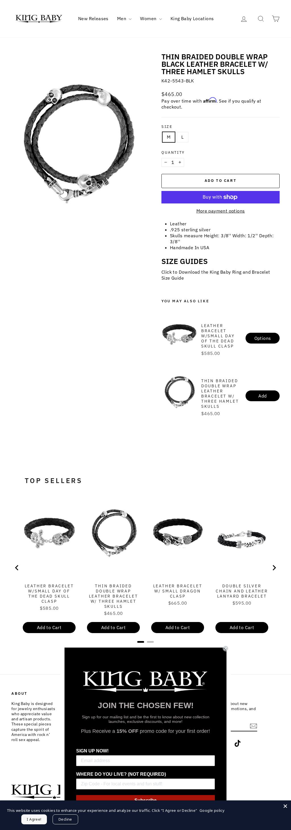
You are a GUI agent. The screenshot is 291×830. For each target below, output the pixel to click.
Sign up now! (92, 750)
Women (148, 18)
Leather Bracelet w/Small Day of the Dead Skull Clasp (218, 336)
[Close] (285, 806)
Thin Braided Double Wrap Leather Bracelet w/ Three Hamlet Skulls (220, 393)
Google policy (212, 810)
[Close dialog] (225, 648)
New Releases (93, 18)
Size (166, 126)
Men (122, 18)
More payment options (220, 211)
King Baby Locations (192, 18)
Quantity (173, 152)
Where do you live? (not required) (121, 774)
